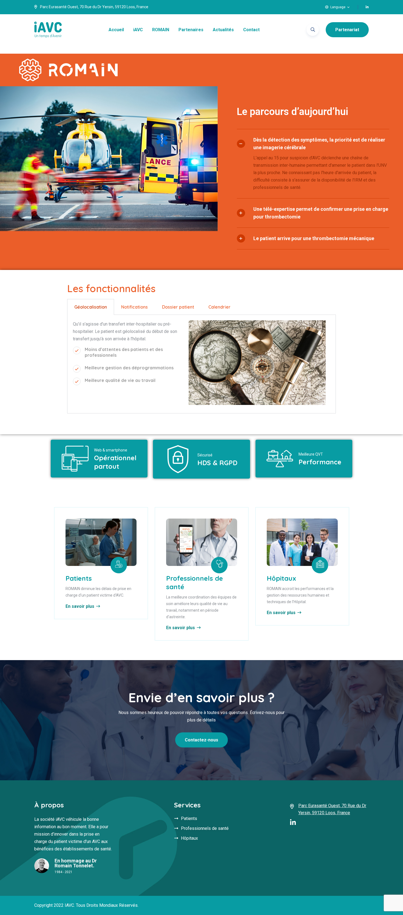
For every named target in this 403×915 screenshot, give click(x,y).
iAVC (138, 29)
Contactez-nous (201, 740)
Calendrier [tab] (219, 307)
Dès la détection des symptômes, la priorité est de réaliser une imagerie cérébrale (319, 143)
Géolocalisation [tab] (90, 307)
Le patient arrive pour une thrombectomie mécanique (313, 238)
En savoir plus (80, 606)
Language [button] (337, 7)
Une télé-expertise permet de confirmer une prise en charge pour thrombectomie (320, 213)
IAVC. (70, 905)
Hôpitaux (281, 578)
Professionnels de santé (205, 828)
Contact (251, 29)
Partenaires (190, 29)
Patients (79, 578)
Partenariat (347, 29)
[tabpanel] (201, 364)
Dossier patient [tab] (178, 307)
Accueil (116, 29)
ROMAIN (160, 29)
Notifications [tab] (134, 307)
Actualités (223, 29)
